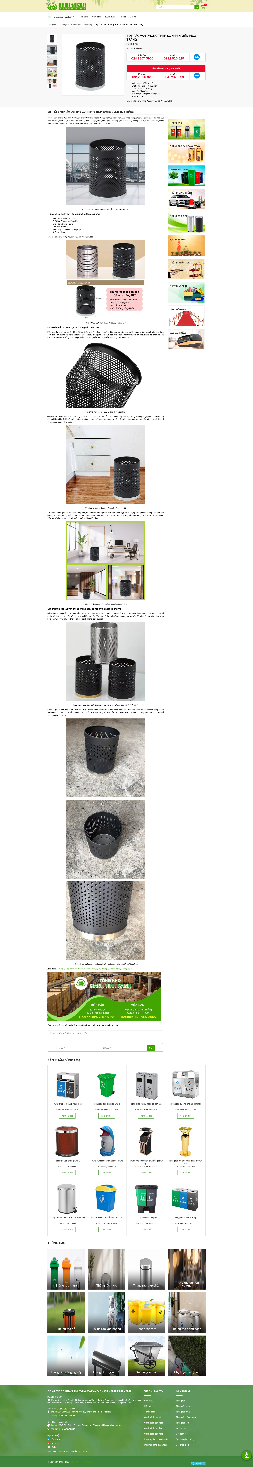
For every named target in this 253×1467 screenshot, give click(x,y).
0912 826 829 (142, 77)
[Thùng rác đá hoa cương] (186, 162)
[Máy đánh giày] (186, 349)
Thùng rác (56, 1243)
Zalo (54, 1447)
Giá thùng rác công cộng (109, 969)
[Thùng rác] (186, 139)
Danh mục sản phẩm (63, 17)
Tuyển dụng (110, 17)
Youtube (55, 1443)
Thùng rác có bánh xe (67, 969)
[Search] (196, 7)
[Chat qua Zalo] (197, 57)
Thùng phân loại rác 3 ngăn (185, 1217)
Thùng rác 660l (127, 969)
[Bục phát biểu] (186, 255)
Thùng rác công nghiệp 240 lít (106, 1104)
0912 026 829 (174, 58)
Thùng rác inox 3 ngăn (87, 969)
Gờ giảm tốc (182, 1434)
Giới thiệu (96, 17)
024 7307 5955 (142, 58)
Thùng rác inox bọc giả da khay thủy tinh (185, 1162)
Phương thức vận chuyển (156, 1439)
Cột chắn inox (182, 1445)
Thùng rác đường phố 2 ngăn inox (185, 1104)
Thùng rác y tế (182, 1423)
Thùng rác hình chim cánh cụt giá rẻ (106, 1161)
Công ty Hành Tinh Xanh (81, 1462)
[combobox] (175, 7)
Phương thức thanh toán (155, 1445)
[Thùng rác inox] (186, 232)
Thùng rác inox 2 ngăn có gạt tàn (146, 1104)
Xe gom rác (181, 1428)
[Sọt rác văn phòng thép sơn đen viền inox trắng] (52, 39)
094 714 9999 (174, 77)
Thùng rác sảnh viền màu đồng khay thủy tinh (146, 1162)
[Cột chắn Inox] (186, 325)
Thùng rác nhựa (183, 1406)
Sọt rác (50, 118)
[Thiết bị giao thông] (186, 209)
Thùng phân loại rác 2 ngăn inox (67, 1104)
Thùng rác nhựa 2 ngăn (146, 1217)
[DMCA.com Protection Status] (198, 1464)
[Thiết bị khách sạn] (186, 279)
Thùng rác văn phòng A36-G (67, 1161)
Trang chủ (83, 17)
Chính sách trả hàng (153, 1428)
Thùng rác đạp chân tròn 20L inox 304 (67, 1217)
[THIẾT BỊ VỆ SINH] (186, 302)
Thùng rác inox (183, 1412)
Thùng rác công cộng (186, 1417)
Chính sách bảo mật (153, 1434)
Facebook (56, 1439)
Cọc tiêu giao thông (185, 1439)
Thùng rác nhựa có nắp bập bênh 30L (106, 1217)
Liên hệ (133, 17)
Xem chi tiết (67, 1116)
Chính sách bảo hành (153, 1423)
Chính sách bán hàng (153, 1417)
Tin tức (122, 17)
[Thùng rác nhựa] (186, 185)
